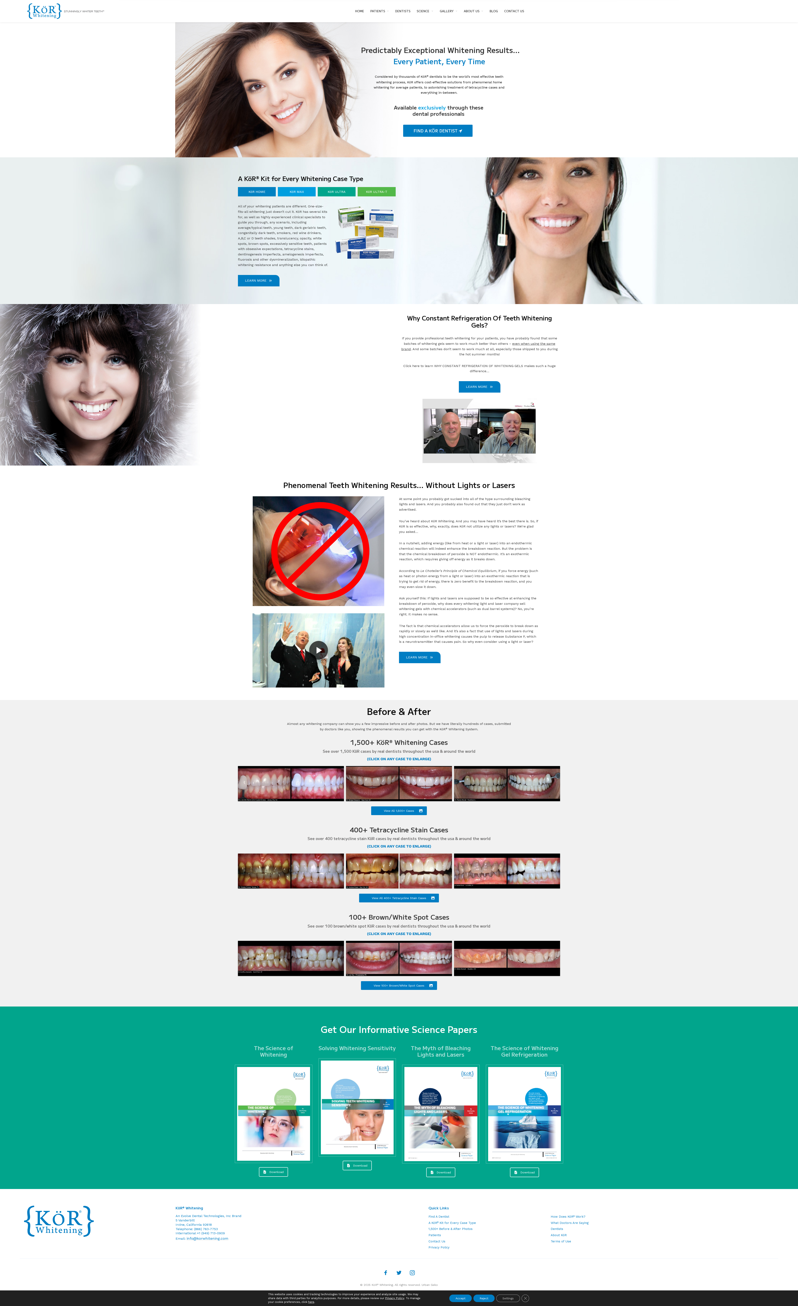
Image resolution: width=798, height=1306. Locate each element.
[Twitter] (399, 1272)
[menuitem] (362, 11)
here (311, 1302)
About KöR (559, 1235)
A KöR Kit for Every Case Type (452, 1223)
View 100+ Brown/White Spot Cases (399, 985)
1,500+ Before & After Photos (451, 1229)
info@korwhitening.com (207, 1238)
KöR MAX (297, 192)
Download (276, 1172)
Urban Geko (430, 1284)
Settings (508, 1298)
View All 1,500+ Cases (399, 810)
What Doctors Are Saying (570, 1223)
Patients (435, 1235)
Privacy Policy (439, 1247)
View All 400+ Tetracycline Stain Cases (399, 898)
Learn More (255, 280)
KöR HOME (257, 192)
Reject (484, 1298)
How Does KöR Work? (568, 1217)
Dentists (557, 1229)
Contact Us (437, 1241)
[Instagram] (412, 1272)
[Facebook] (385, 1272)
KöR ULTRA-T (376, 192)
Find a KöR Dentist (436, 131)
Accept (461, 1298)
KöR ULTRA (337, 192)
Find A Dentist (439, 1217)
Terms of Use (561, 1241)
